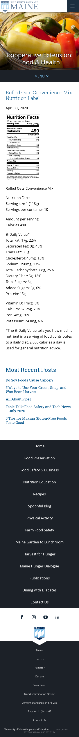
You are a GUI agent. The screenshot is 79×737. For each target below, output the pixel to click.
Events (40, 659)
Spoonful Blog (39, 506)
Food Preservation (39, 458)
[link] (39, 380)
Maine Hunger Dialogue (39, 566)
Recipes (39, 494)
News (39, 650)
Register (40, 668)
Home (39, 446)
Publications (39, 578)
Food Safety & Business (39, 470)
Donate (39, 676)
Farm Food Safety (39, 530)
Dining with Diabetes (39, 590)
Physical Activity (40, 518)
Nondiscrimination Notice (39, 694)
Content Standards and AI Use (39, 702)
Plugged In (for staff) (39, 711)
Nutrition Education (39, 482)
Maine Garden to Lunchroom (40, 542)
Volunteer (39, 685)
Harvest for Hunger (39, 554)
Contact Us (40, 602)
